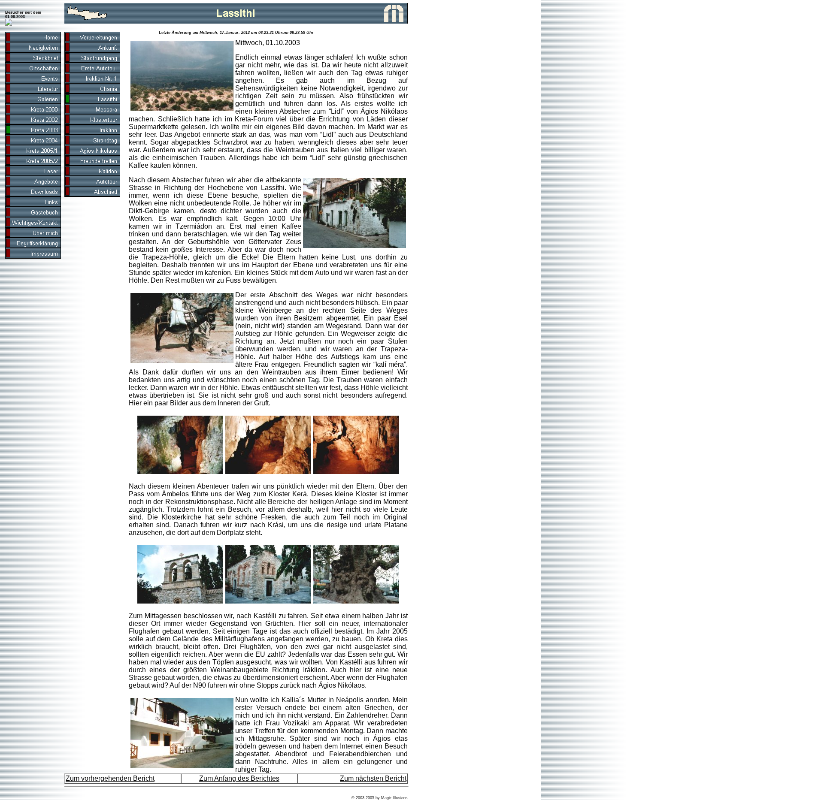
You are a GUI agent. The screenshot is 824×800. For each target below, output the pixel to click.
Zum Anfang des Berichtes (239, 778)
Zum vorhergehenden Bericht (110, 778)
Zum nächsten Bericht (373, 778)
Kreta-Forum (254, 119)
